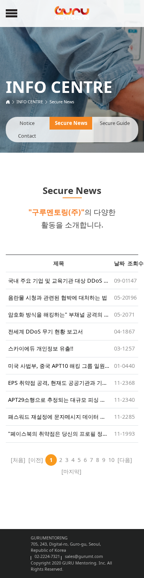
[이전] (35, 459)
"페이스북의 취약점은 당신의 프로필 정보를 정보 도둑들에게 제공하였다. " (58, 433)
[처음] (18, 459)
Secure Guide (115, 123)
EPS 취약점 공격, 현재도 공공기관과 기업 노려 (58, 382)
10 (111, 459)
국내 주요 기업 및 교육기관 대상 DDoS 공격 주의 (58, 280)
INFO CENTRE (30, 101)
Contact (27, 135)
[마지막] (71, 471)
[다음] (125, 459)
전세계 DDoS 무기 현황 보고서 (45, 331)
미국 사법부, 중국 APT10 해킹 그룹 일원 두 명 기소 (58, 365)
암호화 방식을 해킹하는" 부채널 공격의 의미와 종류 (58, 314)
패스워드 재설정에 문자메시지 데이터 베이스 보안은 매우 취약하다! (58, 416)
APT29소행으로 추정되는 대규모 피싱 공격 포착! (58, 399)
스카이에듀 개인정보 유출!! (40, 348)
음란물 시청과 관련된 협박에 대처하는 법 (57, 297)
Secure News (62, 101)
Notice (27, 123)
